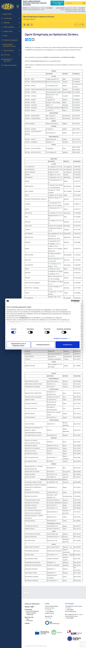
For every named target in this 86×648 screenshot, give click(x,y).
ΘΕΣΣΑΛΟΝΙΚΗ (69, 604)
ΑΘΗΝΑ (47, 604)
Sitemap (27, 623)
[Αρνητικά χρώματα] (28, 25)
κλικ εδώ (61, 321)
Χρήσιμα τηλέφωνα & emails (57, 3)
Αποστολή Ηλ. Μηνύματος (32, 611)
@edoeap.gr (49, 613)
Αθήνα (27, 619)
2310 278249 (82, 11)
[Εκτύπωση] (24, 25)
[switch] (30, 332)
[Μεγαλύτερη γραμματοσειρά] (83, 25)
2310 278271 (82, 8)
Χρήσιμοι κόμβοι (29, 607)
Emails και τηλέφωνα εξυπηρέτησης (31, 613)
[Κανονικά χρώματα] (31, 25)
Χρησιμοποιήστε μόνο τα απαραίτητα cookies (18, 344)
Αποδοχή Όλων (67, 344)
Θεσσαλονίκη (29, 620)
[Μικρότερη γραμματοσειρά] (75, 25)
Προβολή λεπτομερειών (61, 338)
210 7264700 (49, 8)
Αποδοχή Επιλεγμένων (43, 344)
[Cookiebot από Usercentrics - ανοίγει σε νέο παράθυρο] (72, 301)
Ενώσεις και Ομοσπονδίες (32, 604)
